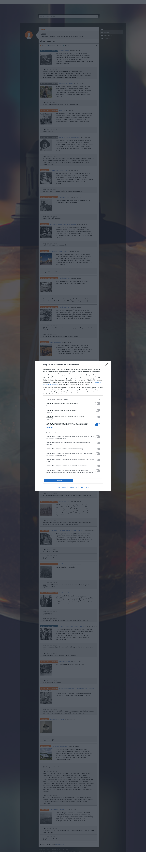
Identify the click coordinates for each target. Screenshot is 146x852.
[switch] (97, 403)
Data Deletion (62, 487)
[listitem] (73, 399)
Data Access (73, 487)
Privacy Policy (84, 487)
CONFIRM (58, 480)
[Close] (107, 365)
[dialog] (73, 426)
